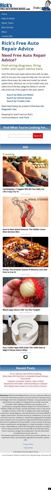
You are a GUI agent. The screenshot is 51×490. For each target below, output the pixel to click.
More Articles (7, 27)
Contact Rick (7, 36)
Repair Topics (8, 23)
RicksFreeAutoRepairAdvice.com (21, 395)
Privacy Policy (28, 444)
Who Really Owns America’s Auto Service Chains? (25, 386)
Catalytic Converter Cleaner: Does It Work (26, 381)
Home (4, 14)
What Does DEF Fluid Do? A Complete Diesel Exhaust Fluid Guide (25, 377)
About (4, 31)
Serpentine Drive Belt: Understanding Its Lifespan (25, 383)
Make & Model (8, 18)
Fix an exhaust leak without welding (25, 373)
